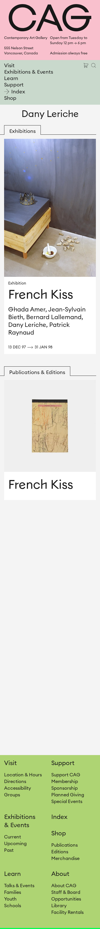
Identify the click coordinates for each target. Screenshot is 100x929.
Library (59, 905)
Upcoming (15, 843)
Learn (11, 78)
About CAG (63, 885)
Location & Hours (23, 774)
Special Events (66, 801)
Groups (12, 795)
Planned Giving (67, 795)
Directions (15, 781)
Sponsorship (64, 788)
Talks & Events (19, 885)
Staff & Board (65, 892)
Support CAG (65, 774)
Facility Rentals (67, 912)
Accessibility (17, 788)
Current (12, 837)
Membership (64, 781)
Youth (10, 899)
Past (9, 850)
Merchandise (65, 858)
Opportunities (66, 899)
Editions (59, 851)
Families (12, 892)
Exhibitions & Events (28, 72)
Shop (10, 98)
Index (18, 91)
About (60, 874)
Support (14, 84)
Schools (12, 905)
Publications (64, 845)
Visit (9, 65)
